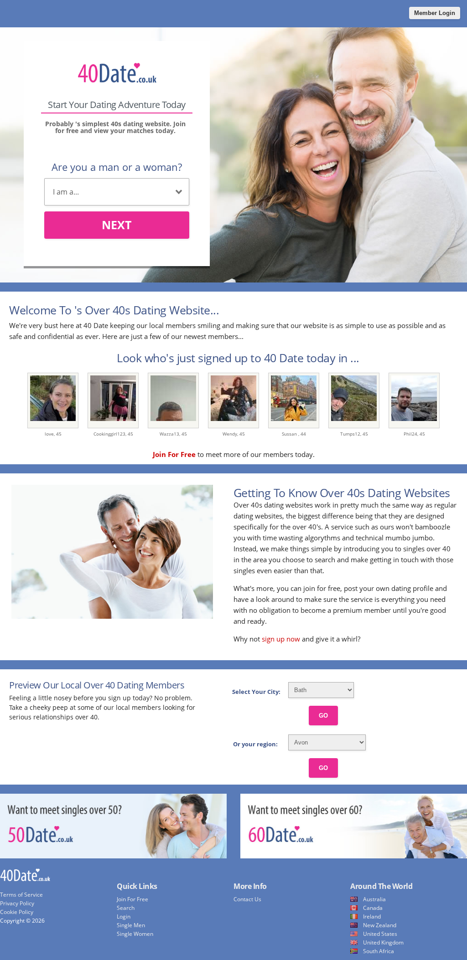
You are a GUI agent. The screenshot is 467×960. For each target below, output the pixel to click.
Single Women (135, 934)
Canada (373, 908)
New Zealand (379, 925)
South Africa (378, 951)
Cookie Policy (16, 912)
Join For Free (132, 899)
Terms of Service (21, 894)
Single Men (131, 925)
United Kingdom (383, 942)
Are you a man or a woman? (117, 167)
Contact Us (247, 899)
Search (126, 908)
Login (123, 916)
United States (380, 934)
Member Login (434, 13)
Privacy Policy (17, 903)
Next (116, 224)
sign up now (281, 638)
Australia (374, 899)
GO (323, 715)
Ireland (372, 916)
